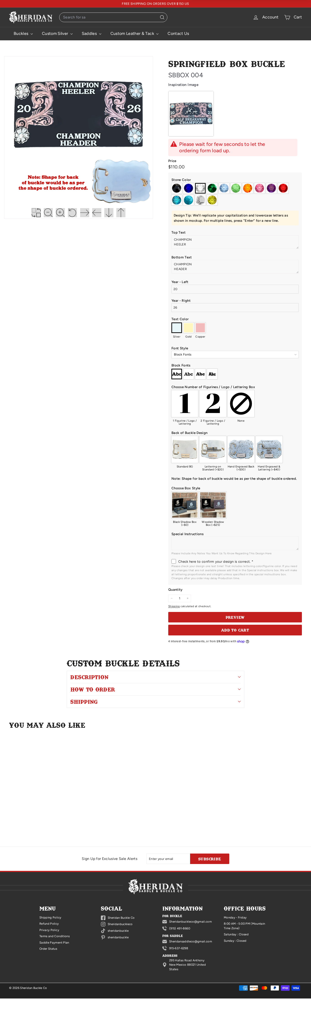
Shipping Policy (50, 917)
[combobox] (113, 17)
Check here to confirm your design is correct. (215, 562)
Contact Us (178, 33)
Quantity (175, 590)
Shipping (174, 606)
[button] (235, 180)
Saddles (90, 33)
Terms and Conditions (54, 936)
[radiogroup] (235, 194)
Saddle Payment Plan (54, 942)
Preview (235, 617)
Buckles (21, 33)
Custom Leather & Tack (132, 33)
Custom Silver (55, 33)
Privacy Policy (49, 930)
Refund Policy (49, 923)
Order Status (48, 948)
